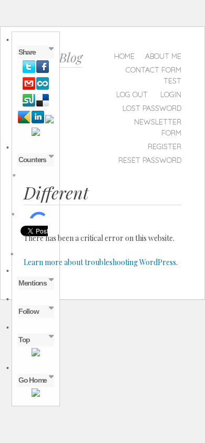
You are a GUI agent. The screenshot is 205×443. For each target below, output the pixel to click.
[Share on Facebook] (42, 71)
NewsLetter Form (157, 127)
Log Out (132, 94)
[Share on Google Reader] (24, 121)
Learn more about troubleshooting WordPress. (101, 262)
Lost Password (151, 108)
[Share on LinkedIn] (38, 121)
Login (170, 94)
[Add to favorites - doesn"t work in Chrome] (35, 134)
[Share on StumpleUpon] (29, 104)
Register (164, 146)
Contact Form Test (153, 75)
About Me (163, 56)
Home (124, 56)
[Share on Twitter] (29, 71)
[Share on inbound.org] (42, 87)
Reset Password (149, 160)
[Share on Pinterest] (49, 121)
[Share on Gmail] (29, 87)
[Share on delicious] (42, 104)
